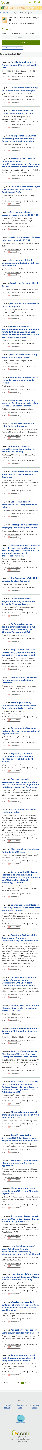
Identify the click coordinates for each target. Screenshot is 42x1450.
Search (7, 29)
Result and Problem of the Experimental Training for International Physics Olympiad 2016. (20, 938)
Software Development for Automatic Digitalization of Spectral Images (20, 1031)
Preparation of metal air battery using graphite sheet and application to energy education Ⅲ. (19, 652)
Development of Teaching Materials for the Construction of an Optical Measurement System (20, 403)
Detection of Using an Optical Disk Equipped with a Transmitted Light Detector (21, 1219)
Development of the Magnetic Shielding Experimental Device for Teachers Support (18, 601)
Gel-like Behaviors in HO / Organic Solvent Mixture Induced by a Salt (20, 65)
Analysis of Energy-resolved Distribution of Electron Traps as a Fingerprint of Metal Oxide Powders (20, 1054)
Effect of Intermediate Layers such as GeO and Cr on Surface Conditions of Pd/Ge (21, 189)
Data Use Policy (20, 1406)
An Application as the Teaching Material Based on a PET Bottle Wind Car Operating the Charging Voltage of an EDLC (18, 628)
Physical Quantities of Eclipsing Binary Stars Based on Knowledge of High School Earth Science (17, 757)
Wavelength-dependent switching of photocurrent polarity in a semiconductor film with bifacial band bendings (20, 1306)
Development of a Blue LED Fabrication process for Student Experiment (20, 474)
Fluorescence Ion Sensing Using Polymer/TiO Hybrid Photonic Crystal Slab (20, 1191)
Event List (5, 13)
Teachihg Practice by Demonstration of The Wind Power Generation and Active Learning (19, 705)
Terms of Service (7, 1406)
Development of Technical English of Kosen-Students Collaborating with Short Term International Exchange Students (19, 981)
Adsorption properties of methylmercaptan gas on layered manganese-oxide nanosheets (18, 1358)
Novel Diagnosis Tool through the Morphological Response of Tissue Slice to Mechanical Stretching (21, 1277)
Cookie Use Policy (34, 1406)
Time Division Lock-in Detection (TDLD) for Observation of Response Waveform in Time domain (20, 1138)
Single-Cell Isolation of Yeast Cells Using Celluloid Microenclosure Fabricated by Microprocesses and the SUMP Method (21, 1250)
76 (35, 1383)
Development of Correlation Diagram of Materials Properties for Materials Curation (20, 1008)
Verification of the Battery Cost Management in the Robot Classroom (19, 680)
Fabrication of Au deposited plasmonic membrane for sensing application (20, 1163)
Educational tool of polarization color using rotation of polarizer (19, 504)
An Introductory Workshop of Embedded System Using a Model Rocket (20, 380)
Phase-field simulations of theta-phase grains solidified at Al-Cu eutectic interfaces (20, 1115)
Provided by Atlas (21, 1441)
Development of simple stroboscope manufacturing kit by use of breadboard (21, 263)
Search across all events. (14, 48)
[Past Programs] (30, 2)
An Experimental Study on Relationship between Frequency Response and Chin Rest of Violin (19, 138)
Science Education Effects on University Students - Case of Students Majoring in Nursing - (21, 908)
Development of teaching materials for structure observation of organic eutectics (21, 731)
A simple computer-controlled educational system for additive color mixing (18, 449)
